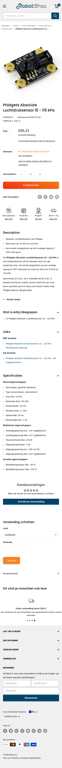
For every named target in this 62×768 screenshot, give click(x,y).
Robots (16, 26)
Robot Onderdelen (28, 26)
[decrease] (22, 174)
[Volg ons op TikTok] (34, 731)
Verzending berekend (28, 141)
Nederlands (11, 716)
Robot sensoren (45, 26)
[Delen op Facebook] (40, 197)
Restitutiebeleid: (10, 573)
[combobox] (27, 16)
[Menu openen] (4, 6)
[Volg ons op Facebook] (5, 731)
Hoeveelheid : (10, 174)
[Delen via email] (57, 197)
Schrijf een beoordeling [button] (31, 501)
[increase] (40, 174)
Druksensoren (7, 29)
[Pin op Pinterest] (45, 197)
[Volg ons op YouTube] (28, 731)
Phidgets (8, 117)
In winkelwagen (31, 185)
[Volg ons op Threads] (45, 731)
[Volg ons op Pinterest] (22, 731)
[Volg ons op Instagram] (16, 731)
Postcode (7, 542)
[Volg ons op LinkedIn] (39, 731)
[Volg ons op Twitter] (11, 731)
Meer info (8, 219)
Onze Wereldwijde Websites (14, 712)
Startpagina (6, 26)
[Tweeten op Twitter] (51, 197)
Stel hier (38, 219)
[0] (56, 6)
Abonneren (31, 698)
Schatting (11, 560)
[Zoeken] (55, 16)
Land (5, 528)
